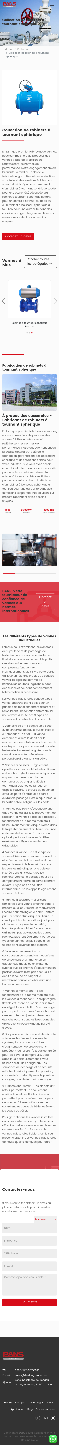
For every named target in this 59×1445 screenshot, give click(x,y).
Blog (30, 1409)
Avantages (36, 1403)
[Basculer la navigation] (52, 4)
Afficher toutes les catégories (38, 261)
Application (17, 1409)
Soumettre (29, 1302)
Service (50, 1403)
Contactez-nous (45, 1409)
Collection (23, 49)
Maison (9, 49)
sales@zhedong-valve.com (31, 1375)
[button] (4, 300)
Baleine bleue (29, 1440)
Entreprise (21, 1403)
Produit (8, 1403)
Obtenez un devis (18, 236)
